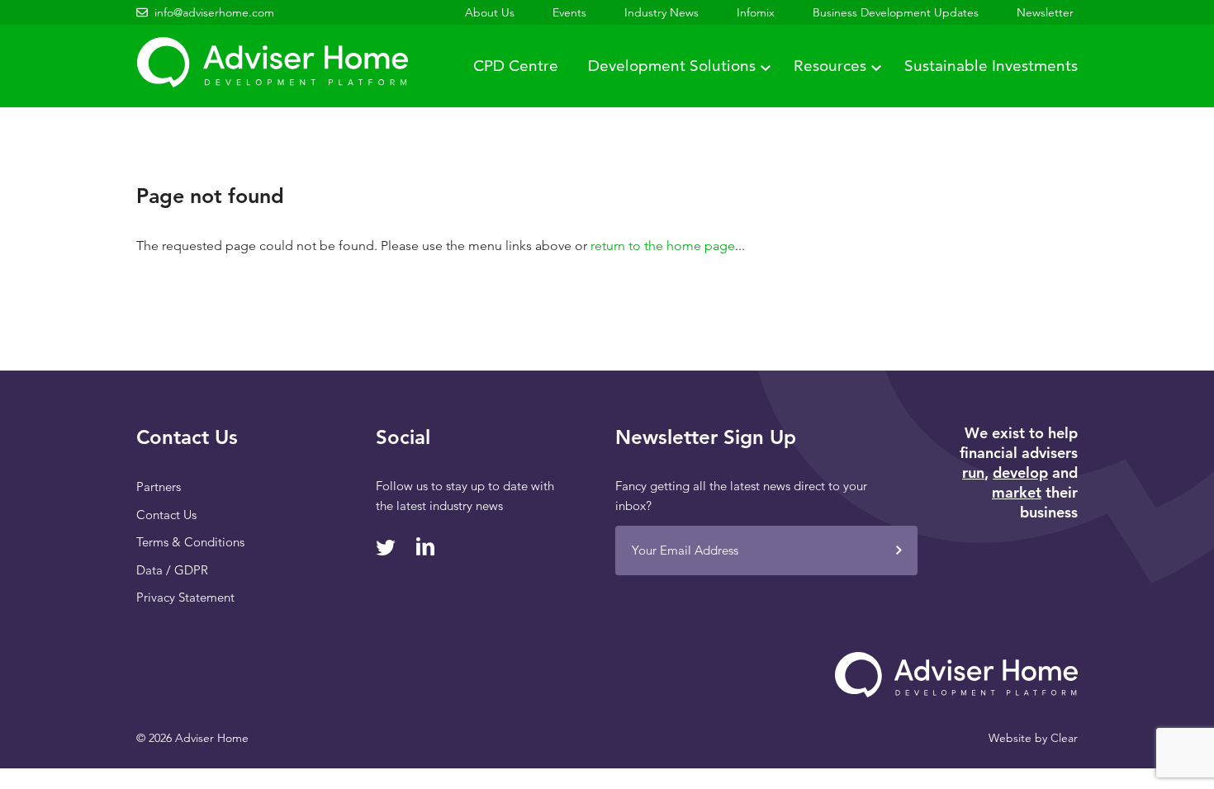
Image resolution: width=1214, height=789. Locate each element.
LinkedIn (424, 546)
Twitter (386, 547)
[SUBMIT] (899, 550)
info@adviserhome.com (214, 12)
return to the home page (662, 245)
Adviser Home (272, 62)
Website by (1033, 737)
